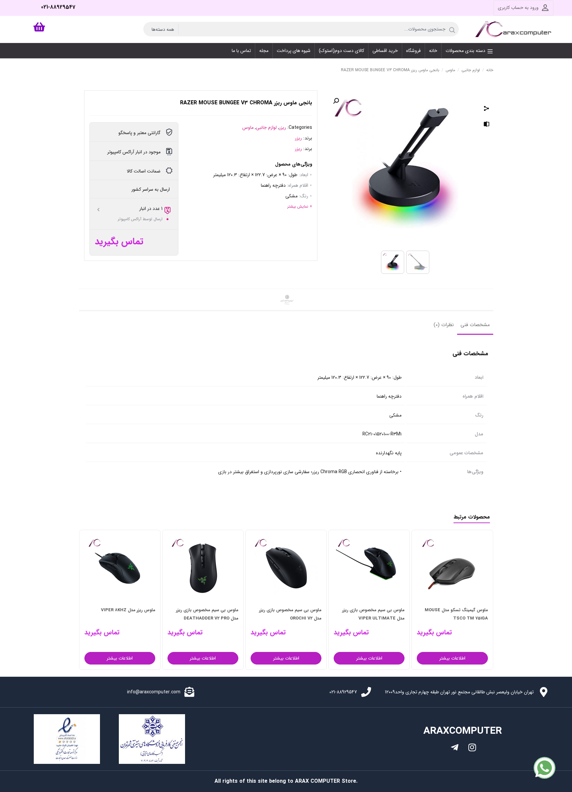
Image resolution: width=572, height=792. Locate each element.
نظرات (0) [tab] (444, 325)
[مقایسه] (486, 125)
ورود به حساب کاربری (518, 7)
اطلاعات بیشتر (452, 658)
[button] (336, 101)
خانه (489, 70)
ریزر (282, 127)
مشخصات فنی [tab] (475, 325)
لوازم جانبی (470, 70)
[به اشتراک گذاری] (486, 109)
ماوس (450, 70)
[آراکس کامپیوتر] (514, 29)
